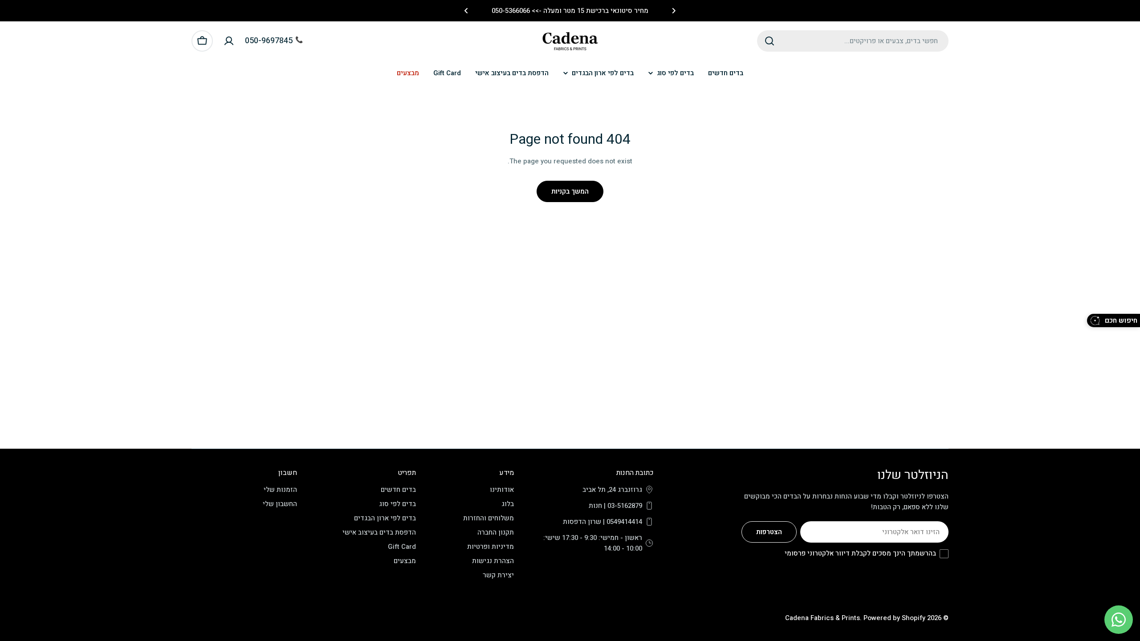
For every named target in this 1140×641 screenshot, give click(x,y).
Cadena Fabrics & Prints (822, 618)
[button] (673, 10)
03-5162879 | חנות (615, 506)
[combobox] (853, 41)
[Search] (769, 41)
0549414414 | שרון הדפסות (602, 522)
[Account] (229, 41)
